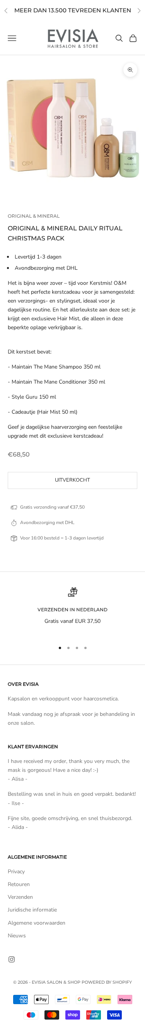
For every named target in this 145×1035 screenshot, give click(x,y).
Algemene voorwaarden (36, 923)
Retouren (19, 884)
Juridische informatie (32, 909)
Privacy (16, 871)
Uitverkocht (72, 480)
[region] (72, 611)
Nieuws (17, 935)
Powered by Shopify (107, 982)
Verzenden (20, 897)
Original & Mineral (34, 216)
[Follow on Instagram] (11, 959)
